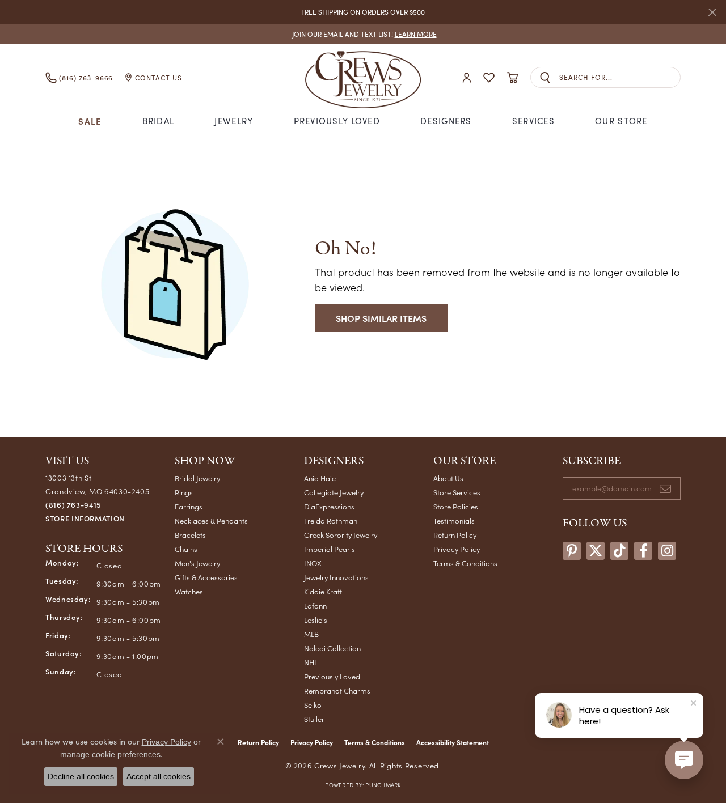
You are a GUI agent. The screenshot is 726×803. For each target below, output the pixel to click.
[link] (363, 34)
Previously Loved (337, 120)
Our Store (621, 120)
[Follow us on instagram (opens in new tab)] (667, 551)
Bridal (158, 120)
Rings (184, 492)
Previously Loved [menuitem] (332, 676)
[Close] (712, 12)
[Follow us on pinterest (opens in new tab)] (572, 551)
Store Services (456, 492)
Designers (446, 120)
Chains (186, 548)
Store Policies (455, 506)
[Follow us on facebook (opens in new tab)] (643, 551)
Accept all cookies (158, 776)
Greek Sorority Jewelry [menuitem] (340, 534)
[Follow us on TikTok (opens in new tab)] (619, 551)
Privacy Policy (456, 548)
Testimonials (454, 520)
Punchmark (382, 785)
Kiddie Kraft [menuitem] (323, 591)
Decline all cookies (81, 776)
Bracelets (190, 534)
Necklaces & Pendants (211, 520)
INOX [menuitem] (313, 563)
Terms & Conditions (465, 563)
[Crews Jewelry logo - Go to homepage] (363, 77)
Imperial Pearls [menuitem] (329, 548)
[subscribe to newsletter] (665, 488)
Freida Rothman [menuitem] (330, 520)
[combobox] (619, 77)
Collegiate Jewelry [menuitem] (334, 492)
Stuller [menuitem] (314, 718)
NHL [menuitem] (311, 662)
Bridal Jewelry (197, 478)
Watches (189, 591)
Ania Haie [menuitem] (320, 478)
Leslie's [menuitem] (315, 619)
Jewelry (233, 120)
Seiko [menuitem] (313, 704)
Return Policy (454, 534)
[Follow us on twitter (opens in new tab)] (595, 551)
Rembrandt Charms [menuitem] (337, 690)
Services (533, 120)
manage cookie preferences (110, 754)
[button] (467, 77)
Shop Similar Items (381, 318)
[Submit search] (545, 77)
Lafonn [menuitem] (315, 605)
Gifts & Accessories (206, 577)
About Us (448, 478)
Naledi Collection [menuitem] (332, 648)
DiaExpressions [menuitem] (329, 506)
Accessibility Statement (452, 742)
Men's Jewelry (197, 563)
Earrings (188, 506)
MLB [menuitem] (311, 633)
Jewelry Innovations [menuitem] (336, 577)
